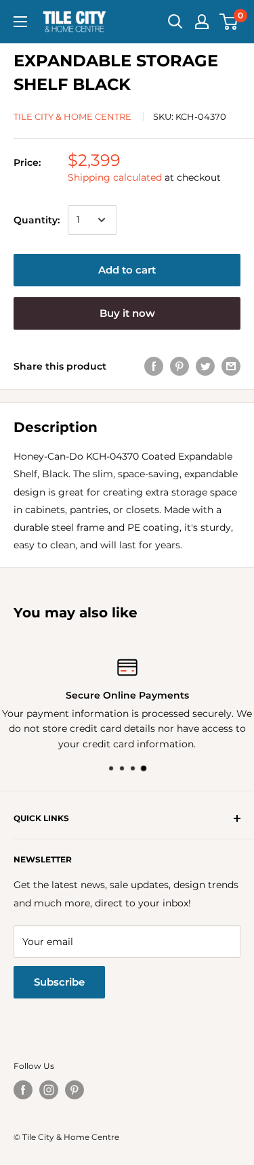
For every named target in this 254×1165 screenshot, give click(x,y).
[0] (229, 22)
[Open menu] (20, 21)
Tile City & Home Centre (72, 116)
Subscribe (59, 981)
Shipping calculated (115, 177)
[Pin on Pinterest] (179, 366)
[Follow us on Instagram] (48, 1089)
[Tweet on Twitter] (205, 366)
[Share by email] (230, 366)
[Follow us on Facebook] (23, 1089)
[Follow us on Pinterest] (74, 1089)
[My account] (202, 21)
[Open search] (175, 21)
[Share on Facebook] (153, 366)
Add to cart (127, 269)
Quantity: (37, 220)
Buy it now (127, 313)
